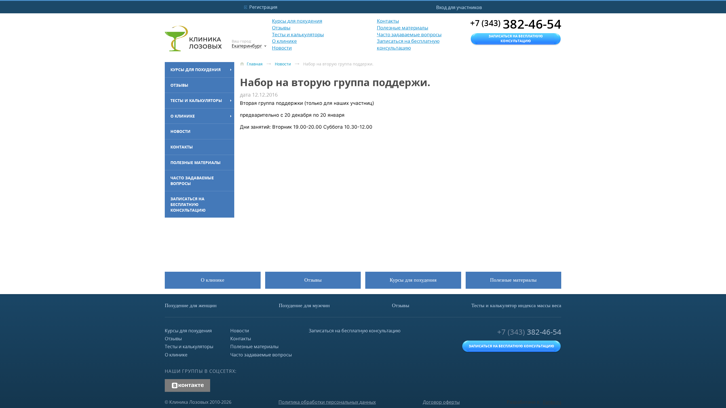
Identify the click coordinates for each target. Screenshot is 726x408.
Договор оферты (441, 402)
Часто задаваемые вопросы (192, 180)
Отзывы (179, 85)
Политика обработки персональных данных (327, 402)
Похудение (191, 305)
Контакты (181, 147)
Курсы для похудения (195, 69)
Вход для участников (459, 7)
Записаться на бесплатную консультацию (188, 204)
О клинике (182, 116)
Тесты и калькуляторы (196, 100)
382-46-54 (529, 332)
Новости (180, 131)
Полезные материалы (195, 162)
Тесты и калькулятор (516, 305)
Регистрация (263, 7)
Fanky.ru (552, 402)
